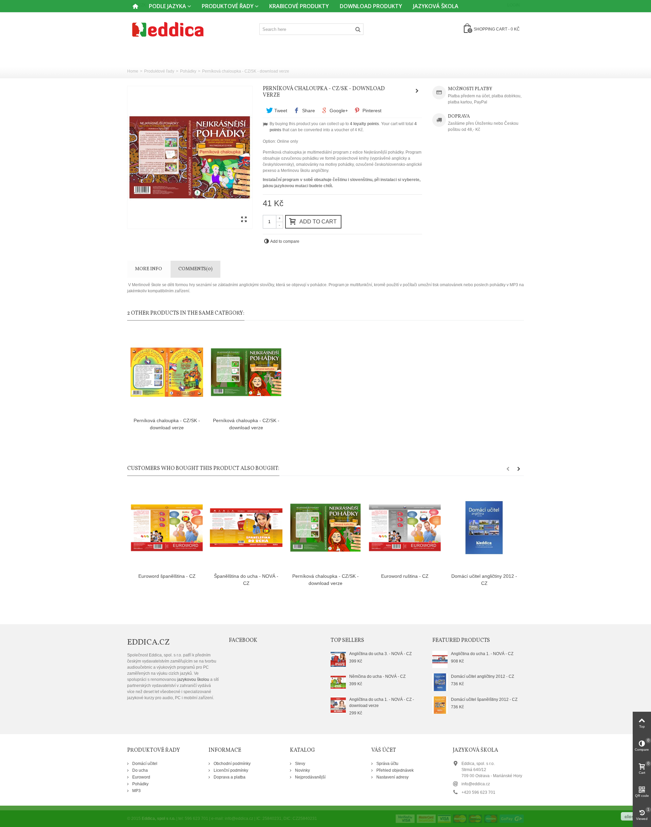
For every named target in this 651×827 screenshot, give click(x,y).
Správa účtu (386, 763)
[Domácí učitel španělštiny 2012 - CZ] (440, 705)
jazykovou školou (193, 679)
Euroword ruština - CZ (405, 576)
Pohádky (188, 71)
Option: (269, 141)
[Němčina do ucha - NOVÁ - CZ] (338, 682)
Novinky (302, 770)
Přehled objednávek (394, 770)
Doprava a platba (229, 777)
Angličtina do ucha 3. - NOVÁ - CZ (380, 653)
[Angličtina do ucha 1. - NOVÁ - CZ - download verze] (338, 705)
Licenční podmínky (230, 770)
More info (148, 269)
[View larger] (244, 219)
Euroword (140, 777)
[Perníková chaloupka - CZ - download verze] (189, 157)
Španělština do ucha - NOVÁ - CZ (246, 579)
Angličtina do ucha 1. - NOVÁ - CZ (482, 653)
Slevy (299, 763)
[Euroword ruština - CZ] (405, 527)
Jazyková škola (435, 6)
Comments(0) (195, 269)
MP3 (136, 790)
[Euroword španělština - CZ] (167, 527)
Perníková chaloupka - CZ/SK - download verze (167, 424)
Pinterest (371, 110)
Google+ (338, 110)
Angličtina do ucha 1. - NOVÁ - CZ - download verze (381, 702)
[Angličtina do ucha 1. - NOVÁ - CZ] (440, 659)
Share (308, 110)
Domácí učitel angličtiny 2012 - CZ (484, 579)
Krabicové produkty (299, 6)
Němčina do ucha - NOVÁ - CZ (377, 676)
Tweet (280, 110)
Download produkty (371, 6)
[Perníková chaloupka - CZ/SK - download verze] (167, 372)
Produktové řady (228, 6)
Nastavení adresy (392, 777)
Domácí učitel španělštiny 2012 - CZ (484, 699)
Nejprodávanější (310, 777)
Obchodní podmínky (232, 763)
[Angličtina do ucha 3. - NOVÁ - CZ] (338, 659)
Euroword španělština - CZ (167, 576)
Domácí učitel (144, 763)
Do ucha (139, 770)
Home (132, 71)
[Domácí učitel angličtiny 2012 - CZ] (484, 527)
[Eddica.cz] (167, 28)
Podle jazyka (167, 6)
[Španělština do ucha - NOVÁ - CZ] (246, 527)
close (631, 816)
